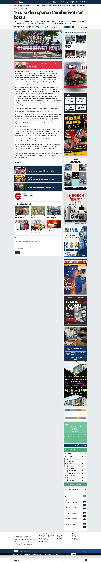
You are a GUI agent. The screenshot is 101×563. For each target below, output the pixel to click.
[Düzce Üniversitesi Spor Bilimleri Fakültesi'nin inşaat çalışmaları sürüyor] (38, 224)
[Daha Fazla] (73, 27)
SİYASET (37, 5)
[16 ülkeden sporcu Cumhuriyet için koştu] (38, 44)
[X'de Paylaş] (67, 27)
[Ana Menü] (86, 5)
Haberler (16, 8)
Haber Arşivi (43, 541)
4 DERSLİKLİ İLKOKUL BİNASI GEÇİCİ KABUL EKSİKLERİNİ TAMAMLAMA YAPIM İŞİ (69, 44)
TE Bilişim (85, 551)
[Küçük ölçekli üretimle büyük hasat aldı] (38, 210)
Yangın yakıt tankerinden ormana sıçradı (70, 58)
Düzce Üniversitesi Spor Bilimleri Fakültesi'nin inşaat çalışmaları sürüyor (38, 231)
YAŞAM (43, 5)
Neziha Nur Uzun (28, 195)
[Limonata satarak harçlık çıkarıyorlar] (54, 223)
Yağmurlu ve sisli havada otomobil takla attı (80, 58)
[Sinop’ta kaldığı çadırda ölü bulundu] (81, 37)
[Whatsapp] (32, 544)
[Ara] (86, 2)
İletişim (60, 533)
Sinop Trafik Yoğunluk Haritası (47, 535)
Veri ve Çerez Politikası (64, 554)
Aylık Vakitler (68, 441)
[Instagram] (22, 544)
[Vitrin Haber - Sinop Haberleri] (19, 1)
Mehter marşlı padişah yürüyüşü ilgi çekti (20, 216)
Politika (49, 5)
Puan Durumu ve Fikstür (46, 536)
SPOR (63, 5)
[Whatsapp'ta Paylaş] (70, 27)
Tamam (73, 554)
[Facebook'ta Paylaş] (65, 27)
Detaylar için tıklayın (75, 484)
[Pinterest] (20, 544)
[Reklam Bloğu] (75, 77)
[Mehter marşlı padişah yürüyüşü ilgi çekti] (22, 210)
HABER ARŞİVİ (81, 5)
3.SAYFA (22, 5)
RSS (16, 551)
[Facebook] (15, 544)
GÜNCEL (28, 5)
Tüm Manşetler (44, 538)
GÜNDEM (16, 5)
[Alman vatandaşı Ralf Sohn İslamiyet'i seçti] (22, 224)
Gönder (18, 252)
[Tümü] (85, 32)
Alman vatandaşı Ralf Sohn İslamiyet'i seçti (21, 230)
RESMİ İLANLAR (71, 5)
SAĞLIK (54, 5)
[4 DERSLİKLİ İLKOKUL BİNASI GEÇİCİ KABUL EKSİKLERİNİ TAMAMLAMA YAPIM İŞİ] (70, 37)
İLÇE (33, 5)
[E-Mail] (24, 198)
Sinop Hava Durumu (45, 533)
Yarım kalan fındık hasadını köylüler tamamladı (53, 216)
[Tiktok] (30, 544)
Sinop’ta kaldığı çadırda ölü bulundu (81, 42)
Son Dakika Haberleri (45, 540)
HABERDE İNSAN (23, 8)
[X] (17, 544)
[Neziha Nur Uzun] (18, 196)
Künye (75, 533)
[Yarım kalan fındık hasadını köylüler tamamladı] (54, 210)
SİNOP (59, 5)
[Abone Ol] (83, 27)
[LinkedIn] (25, 544)
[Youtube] (27, 544)
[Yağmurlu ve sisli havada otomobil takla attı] (81, 52)
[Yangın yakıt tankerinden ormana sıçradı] (70, 52)
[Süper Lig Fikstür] (85, 489)
